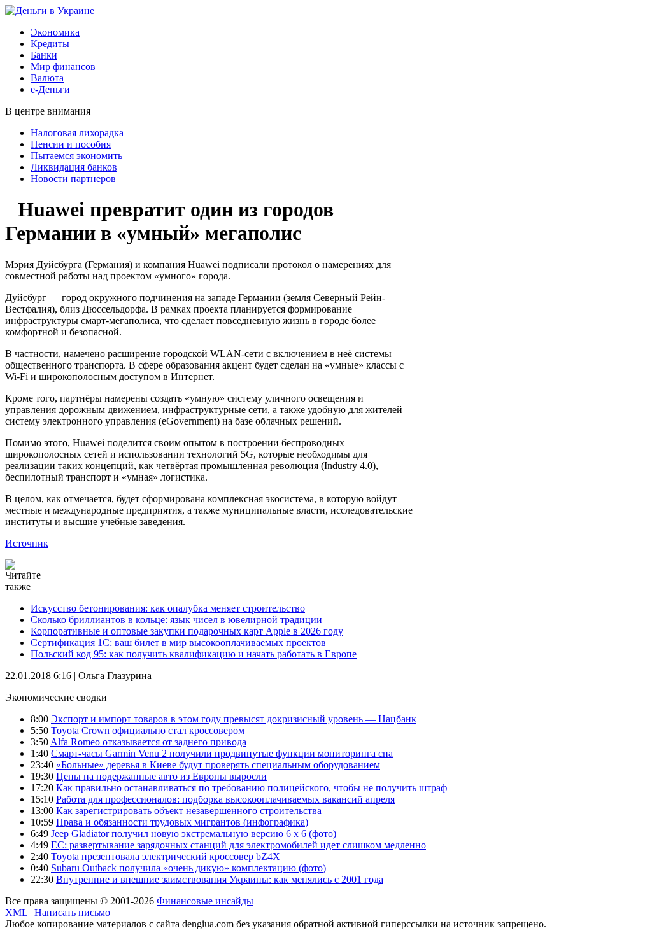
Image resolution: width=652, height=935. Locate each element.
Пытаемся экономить (76, 155)
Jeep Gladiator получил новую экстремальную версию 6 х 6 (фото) (193, 833)
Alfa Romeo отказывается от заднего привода (148, 741)
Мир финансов (63, 66)
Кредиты (50, 43)
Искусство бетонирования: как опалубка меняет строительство (168, 608)
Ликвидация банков (74, 167)
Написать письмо (72, 912)
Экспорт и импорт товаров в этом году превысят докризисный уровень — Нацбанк (233, 719)
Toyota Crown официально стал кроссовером (147, 730)
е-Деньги (50, 89)
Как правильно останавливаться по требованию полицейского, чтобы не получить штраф (251, 787)
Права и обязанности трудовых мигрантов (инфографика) (182, 822)
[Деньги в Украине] (49, 10)
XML (16, 912)
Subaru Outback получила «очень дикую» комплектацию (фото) (188, 867)
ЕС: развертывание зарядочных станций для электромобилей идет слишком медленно (238, 845)
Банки (44, 55)
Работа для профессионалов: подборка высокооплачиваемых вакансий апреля (225, 799)
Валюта (47, 78)
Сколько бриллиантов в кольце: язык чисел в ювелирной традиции (176, 619)
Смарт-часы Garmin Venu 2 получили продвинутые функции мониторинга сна (222, 753)
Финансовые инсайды (205, 901)
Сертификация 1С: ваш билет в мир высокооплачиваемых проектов (178, 642)
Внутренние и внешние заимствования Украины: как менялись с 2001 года (219, 879)
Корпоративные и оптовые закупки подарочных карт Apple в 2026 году (187, 631)
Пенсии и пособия (71, 144)
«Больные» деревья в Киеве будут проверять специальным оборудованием (218, 764)
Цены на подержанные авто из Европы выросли (161, 776)
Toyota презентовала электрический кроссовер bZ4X (165, 856)
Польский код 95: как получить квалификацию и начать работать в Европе (194, 654)
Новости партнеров (73, 178)
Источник (26, 543)
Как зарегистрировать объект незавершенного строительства (189, 810)
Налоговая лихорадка (77, 132)
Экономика (55, 32)
